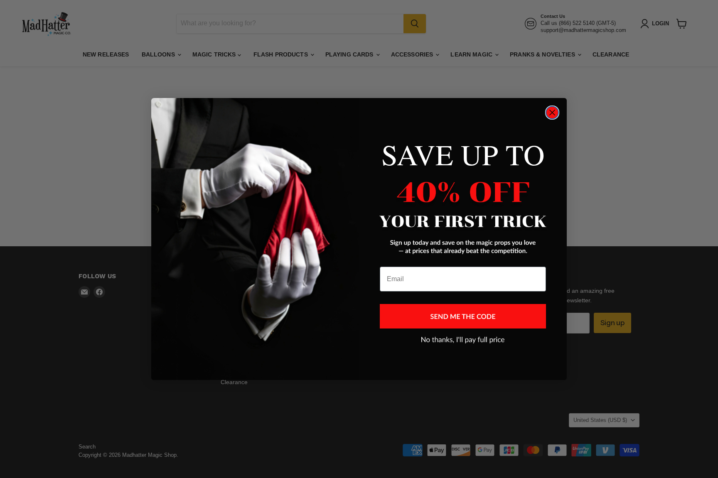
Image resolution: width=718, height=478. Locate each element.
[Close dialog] (552, 112)
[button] (463, 316)
